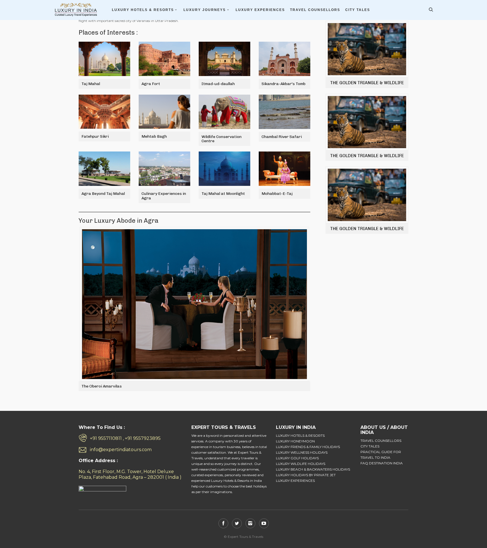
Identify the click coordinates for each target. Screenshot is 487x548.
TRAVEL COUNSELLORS (315, 10)
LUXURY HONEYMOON (295, 441)
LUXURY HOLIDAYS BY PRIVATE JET (306, 475)
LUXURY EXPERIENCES (260, 10)
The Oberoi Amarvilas (101, 386)
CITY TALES (357, 10)
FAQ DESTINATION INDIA (381, 463)
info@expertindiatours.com (121, 449)
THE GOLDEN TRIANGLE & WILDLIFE (367, 82)
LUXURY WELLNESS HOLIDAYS (301, 452)
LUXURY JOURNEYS (204, 10)
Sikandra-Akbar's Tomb (284, 83)
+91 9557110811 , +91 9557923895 (125, 438)
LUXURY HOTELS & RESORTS (143, 10)
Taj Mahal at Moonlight (223, 193)
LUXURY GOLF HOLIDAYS (297, 458)
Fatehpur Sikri (95, 136)
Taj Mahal (90, 83)
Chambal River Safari (282, 136)
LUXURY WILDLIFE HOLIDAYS (300, 464)
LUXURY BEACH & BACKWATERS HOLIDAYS (313, 469)
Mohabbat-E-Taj (277, 193)
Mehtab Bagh (154, 136)
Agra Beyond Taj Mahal (103, 193)
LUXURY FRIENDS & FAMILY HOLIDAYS (308, 447)
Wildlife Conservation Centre (222, 138)
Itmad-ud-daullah (218, 83)
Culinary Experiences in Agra (163, 195)
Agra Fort (150, 83)
